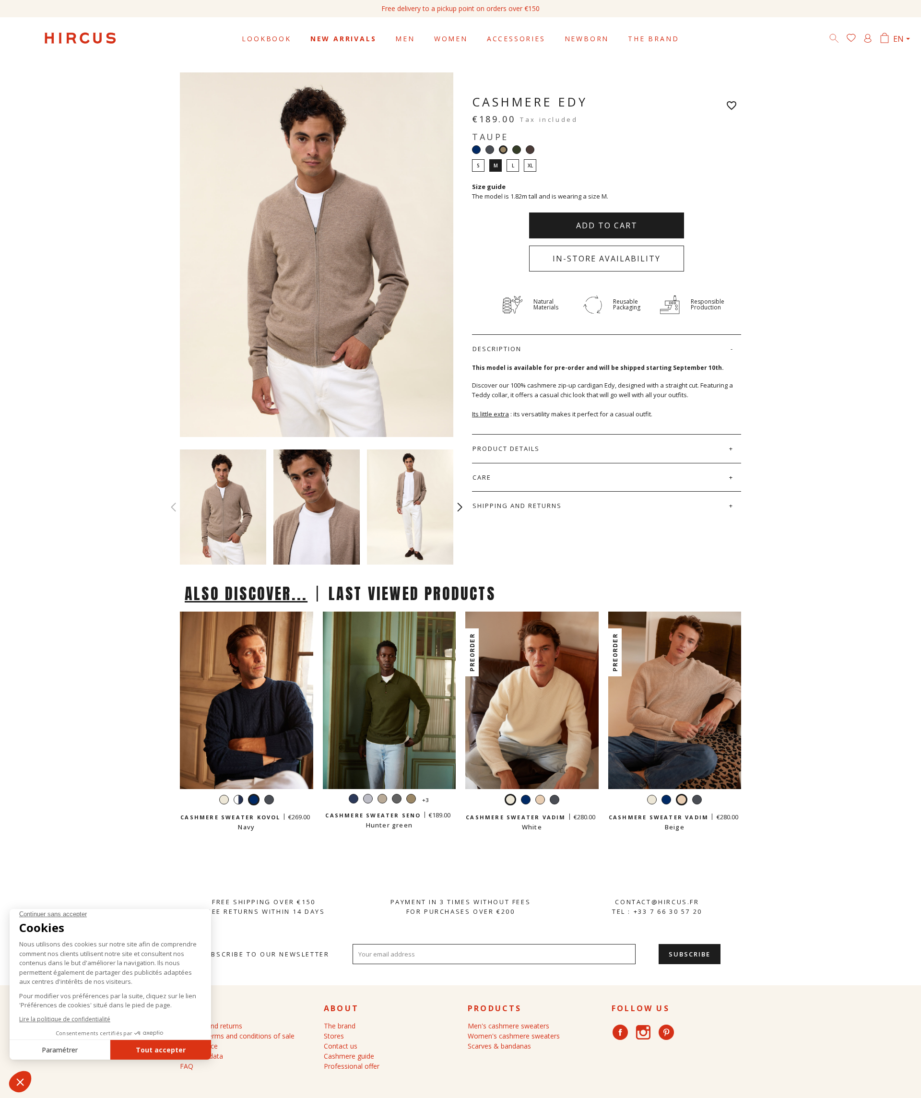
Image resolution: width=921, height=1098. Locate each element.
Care (481, 477)
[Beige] (540, 801)
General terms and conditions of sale (237, 1035)
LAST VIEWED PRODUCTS (412, 593)
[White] (224, 801)
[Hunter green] (516, 149)
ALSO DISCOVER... (246, 593)
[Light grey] (368, 800)
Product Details (506, 448)
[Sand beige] (382, 800)
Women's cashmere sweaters (514, 1035)
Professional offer (351, 1066)
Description (496, 348)
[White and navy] (238, 801)
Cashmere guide (349, 1056)
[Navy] (476, 149)
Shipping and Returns (517, 505)
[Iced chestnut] (530, 149)
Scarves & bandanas (499, 1046)
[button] (459, 507)
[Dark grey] (489, 149)
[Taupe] (411, 800)
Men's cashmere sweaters (508, 1025)
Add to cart (607, 225)
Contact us (340, 1046)
